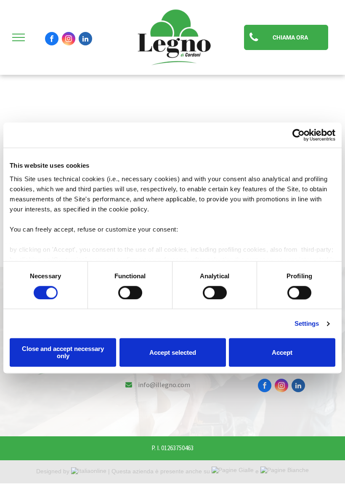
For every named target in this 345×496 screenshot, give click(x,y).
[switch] (130, 292)
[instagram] (68, 39)
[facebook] (51, 39)
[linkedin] (85, 39)
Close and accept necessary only (63, 353)
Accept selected (172, 352)
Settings (307, 323)
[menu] (18, 37)
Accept (282, 352)
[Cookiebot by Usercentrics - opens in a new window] (298, 135)
